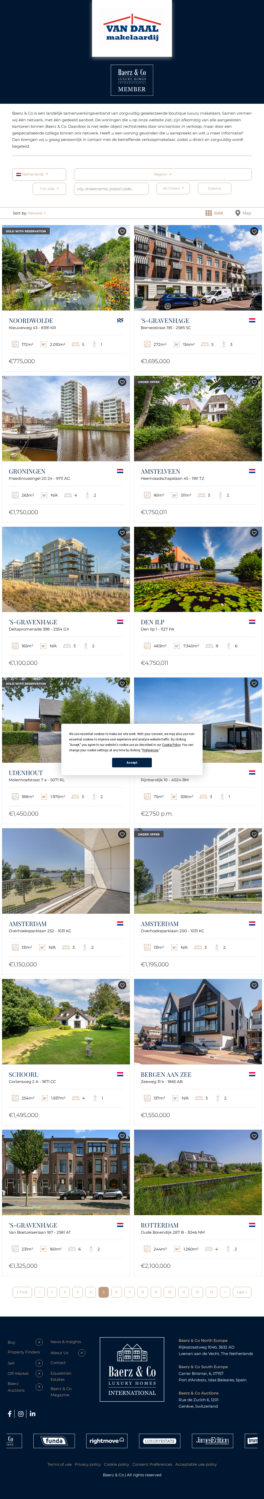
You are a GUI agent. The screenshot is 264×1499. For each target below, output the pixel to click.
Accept (132, 762)
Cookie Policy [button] (171, 745)
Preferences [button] (150, 750)
